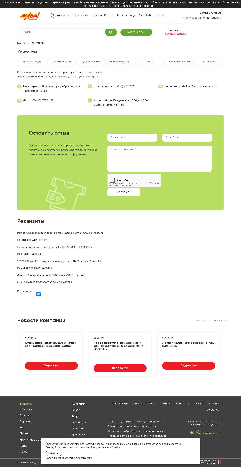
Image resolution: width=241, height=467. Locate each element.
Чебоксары (79, 422)
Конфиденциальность (149, 421)
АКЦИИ (178, 403)
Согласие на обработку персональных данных (136, 431)
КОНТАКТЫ (213, 410)
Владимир (26, 415)
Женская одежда (61, 62)
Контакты (161, 15)
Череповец (79, 428)
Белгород (26, 409)
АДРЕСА (137, 403)
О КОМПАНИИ (120, 403)
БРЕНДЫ (165, 403)
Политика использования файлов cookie (132, 426)
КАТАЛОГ (151, 403)
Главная (21, 43)
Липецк (24, 433)
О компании (82, 15)
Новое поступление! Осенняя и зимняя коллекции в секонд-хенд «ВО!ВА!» (119, 345)
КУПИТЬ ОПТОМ (196, 403)
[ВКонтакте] (38, 294)
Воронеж (26, 421)
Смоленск (78, 404)
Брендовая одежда (179, 62)
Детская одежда (91, 62)
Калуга (24, 427)
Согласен (53, 453)
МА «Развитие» (208, 463)
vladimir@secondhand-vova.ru (202, 18)
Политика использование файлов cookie (69, 458)
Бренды (122, 15)
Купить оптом (136, 32)
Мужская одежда (32, 62)
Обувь (150, 62)
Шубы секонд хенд (120, 62)
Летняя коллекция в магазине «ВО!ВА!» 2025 (188, 344)
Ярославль (78, 434)
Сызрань (77, 410)
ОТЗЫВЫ (214, 403)
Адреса (97, 15)
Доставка (127, 421)
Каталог (109, 15)
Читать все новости (211, 320)
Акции (132, 15)
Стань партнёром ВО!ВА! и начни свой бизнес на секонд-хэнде (50, 344)
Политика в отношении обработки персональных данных (137, 437)
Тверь (75, 416)
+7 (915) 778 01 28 (209, 13)
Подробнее (51, 365)
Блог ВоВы (145, 15)
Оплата (112, 421)
